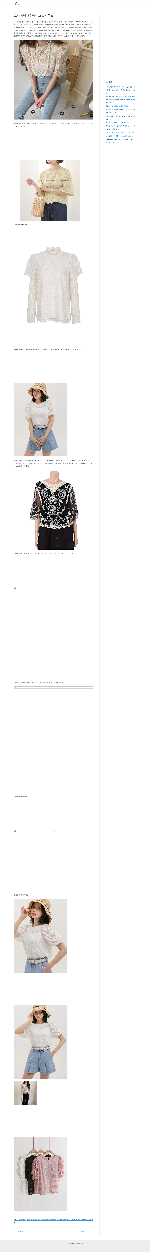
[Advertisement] (53, 144)
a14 (17, 4)
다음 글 (83, 1231)
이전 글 (19, 1231)
